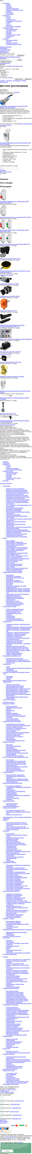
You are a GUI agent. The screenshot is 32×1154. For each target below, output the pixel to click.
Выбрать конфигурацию (25, 123)
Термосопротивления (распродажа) (16, 534)
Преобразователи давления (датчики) (17, 779)
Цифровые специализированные (15, 898)
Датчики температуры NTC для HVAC (17, 647)
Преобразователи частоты (14, 850)
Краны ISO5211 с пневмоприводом (16, 549)
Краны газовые (10, 566)
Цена (1, 67)
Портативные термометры (14, 786)
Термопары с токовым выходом (15, 635)
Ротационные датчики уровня (14, 992)
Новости (8, 17)
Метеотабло (9, 1076)
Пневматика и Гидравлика (10, 1004)
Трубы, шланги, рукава (9, 606)
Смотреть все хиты (5, 354)
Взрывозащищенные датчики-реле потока (18, 688)
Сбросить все (19, 79)
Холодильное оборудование (11, 806)
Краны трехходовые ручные (14, 564)
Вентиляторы (10, 738)
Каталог (8, 4)
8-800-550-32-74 (4, 51)
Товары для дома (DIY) (9, 807)
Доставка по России (5, 125)
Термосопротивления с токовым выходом (18, 628)
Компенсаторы (10, 710)
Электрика (6, 831)
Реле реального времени (13, 922)
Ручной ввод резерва (12, 839)
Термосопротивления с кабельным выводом (19, 627)
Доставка (9, 32)
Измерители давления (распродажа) (16, 491)
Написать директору (12, 43)
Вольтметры (9, 579)
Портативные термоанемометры (15, 872)
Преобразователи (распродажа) (15, 498)
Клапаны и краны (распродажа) (15, 488)
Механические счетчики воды (14, 658)
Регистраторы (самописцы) (14, 916)
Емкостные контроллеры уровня (15, 996)
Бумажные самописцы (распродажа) (16, 501)
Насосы (5, 820)
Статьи (8, 18)
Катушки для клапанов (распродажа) (16, 490)
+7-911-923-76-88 (19, 1100)
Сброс (17, 69)
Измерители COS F (11, 587)
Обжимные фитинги (12, 713)
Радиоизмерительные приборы (15, 603)
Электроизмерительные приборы (12, 572)
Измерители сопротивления (14, 597)
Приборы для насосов (12, 829)
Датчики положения (9, 1054)
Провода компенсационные (14, 653)
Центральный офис (11, 40)
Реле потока (6, 1048)
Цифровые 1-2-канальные (13, 894)
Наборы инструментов (12, 946)
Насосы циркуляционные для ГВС (16, 826)
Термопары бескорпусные (13, 636)
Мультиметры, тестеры (12, 601)
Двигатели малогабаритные (14, 1041)
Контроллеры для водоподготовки (16, 764)
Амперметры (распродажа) (14, 509)
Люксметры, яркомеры (12, 798)
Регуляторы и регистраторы (11, 891)
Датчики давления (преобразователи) (17, 753)
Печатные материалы (12, 468)
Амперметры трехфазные (13, 576)
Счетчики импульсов (12, 926)
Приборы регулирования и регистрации (17, 1030)
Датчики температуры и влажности (16, 911)
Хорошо (7, 1150)
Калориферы (10, 669)
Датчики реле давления (13, 751)
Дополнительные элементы (14, 1029)
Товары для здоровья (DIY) (14, 814)
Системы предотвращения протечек (16, 978)
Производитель (4, 72)
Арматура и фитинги (9, 703)
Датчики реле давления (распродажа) (17, 495)
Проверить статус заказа (13, 34)
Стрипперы (9, 951)
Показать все (11, 66)
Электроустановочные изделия (12, 721)
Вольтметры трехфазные (13, 580)
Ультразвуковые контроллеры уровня (17, 999)
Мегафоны (9, 940)
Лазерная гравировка (12, 8)
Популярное (9, 12)
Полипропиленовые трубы (14, 613)
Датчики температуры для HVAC (15, 646)
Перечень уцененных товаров (11, 936)
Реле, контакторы (11, 731)
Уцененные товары (8, 702)
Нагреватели (7, 664)
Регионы (8, 41)
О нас (7, 23)
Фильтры (8, 709)
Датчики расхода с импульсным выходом (18, 1052)
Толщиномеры (10, 935)
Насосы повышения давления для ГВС (17, 828)
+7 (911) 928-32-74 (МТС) (7, 1092)
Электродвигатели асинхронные (15, 843)
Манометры (9, 744)
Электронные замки (9, 801)
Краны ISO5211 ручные (13, 554)
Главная (2, 80)
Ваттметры (9, 584)
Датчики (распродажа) (12, 528)
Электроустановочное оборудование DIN (18, 725)
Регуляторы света (11, 913)
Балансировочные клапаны (14, 707)
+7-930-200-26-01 (15, 1104)
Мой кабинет (3, 48)
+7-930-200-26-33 (16, 1108)
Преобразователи (8, 772)
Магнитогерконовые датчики (14, 1066)
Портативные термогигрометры (15, 868)
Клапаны (5, 956)
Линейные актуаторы (12, 1047)
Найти (20, 60)
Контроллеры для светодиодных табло (17, 1081)
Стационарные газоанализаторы (15, 791)
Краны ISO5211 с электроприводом (16, 543)
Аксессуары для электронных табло (16, 1083)
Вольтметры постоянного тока (15, 582)
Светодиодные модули (12, 1080)
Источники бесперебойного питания (16, 835)
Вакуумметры (10, 747)
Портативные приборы (9, 862)
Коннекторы (9, 985)
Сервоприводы (10, 1040)
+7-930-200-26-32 (16, 1118)
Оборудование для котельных (14, 914)
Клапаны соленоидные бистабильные (17, 972)
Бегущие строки (10, 1077)
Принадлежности (11, 805)
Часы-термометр (11, 1074)
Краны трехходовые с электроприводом (17, 558)
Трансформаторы (11, 847)
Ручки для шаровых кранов (14, 571)
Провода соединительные (13, 654)
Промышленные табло (12, 1078)
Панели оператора (11, 765)
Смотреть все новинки (6, 275)
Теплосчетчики (10, 662)
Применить (28, 79)
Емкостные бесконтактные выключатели (18, 1059)
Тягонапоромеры (11, 754)
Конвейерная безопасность (14, 1067)
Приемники (9, 676)
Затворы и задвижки (12, 561)
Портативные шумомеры (13, 879)
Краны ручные (10, 562)
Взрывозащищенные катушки (14, 687)
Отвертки (9, 947)
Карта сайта (3, 1122)
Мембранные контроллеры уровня (16, 998)
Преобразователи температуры (15, 775)
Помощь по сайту (8, 471)
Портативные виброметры (14, 884)
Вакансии (9, 25)
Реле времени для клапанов (14, 980)
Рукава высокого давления (14, 619)
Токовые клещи (10, 599)
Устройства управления (13, 735)
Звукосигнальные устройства (14, 736)
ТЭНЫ (8, 836)
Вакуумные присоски (12, 1033)
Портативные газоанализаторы (15, 881)
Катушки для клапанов (12, 977)
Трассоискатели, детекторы (14, 602)
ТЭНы (8, 666)
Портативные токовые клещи (14, 887)
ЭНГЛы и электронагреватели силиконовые (19, 668)
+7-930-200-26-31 (17, 1115)
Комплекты (9, 677)
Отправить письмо (15, 57)
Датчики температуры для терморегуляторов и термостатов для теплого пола (17, 908)
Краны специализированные (14, 569)
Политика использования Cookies (13, 1147)
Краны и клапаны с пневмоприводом (17, 1011)
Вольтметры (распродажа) (13, 510)
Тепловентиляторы (11, 671)
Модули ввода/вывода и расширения (17, 766)
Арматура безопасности (13, 720)
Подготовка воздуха (12, 1007)
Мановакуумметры (11, 749)
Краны (5, 538)
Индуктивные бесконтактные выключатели (18, 1061)
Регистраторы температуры (14, 899)
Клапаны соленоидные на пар (15, 963)
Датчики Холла (10, 1065)
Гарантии (9, 33)
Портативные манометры (13, 746)
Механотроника (7, 1036)
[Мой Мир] (5, 1129)
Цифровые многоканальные (14, 895)
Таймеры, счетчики (8, 918)
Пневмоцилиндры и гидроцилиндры (16, 1013)
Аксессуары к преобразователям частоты (18, 851)
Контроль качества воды (10, 1069)
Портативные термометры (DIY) (15, 810)
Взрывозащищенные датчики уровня (17, 690)
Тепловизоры (10, 796)
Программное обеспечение (14, 21)
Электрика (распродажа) (13, 514)
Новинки (8, 11)
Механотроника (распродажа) (14, 508)
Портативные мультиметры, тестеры (16, 885)
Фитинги (8, 712)
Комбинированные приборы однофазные (18, 588)
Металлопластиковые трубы (14, 610)
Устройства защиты (11, 848)
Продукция (3, 58)
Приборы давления (8, 742)
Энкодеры (9, 1063)
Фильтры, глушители (12, 1026)
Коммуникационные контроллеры (16, 762)
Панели (8, 679)
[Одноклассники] (3, 1129)
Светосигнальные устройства (14, 733)
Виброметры (10, 933)
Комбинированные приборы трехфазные (18, 590)
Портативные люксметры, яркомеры (16, 877)
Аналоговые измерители (13, 605)
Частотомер (9, 583)
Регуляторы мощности (12, 852)
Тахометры (9, 928)
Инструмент (6, 937)
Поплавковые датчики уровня (14, 995)
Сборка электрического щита (14, 10)
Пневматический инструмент (14, 1028)
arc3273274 (3, 1120)
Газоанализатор (10, 790)
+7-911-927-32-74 (14, 1111)
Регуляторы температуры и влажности (17, 910)
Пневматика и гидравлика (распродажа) (17, 497)
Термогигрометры (11, 792)
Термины (8, 22)
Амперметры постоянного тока (15, 577)
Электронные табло (8, 1070)
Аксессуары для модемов (13, 769)
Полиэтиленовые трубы (13, 612)
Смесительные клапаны (13, 976)
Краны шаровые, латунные (14, 565)
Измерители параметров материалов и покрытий (17, 929)
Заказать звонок (4, 57)
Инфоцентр (6, 464)
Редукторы (9, 1046)
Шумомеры (9, 799)
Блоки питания (10, 833)
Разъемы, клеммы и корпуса (14, 727)
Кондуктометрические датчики (15, 993)
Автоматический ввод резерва (15, 837)
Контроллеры (10, 759)
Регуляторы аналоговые (13, 917)
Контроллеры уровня (12, 991)
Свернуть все (19, 66)
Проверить (21, 55)
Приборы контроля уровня (10, 988)
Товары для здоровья (9, 699)
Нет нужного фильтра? (6, 77)
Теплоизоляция (10, 617)
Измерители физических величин (12, 783)
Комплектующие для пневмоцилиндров (17, 1014)
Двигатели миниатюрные (13, 842)
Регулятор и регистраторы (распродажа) (18, 499)
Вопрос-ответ (10, 36)
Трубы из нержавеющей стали (15, 609)
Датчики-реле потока (12, 1051)
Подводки (9, 614)
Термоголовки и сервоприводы (15, 984)
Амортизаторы (10, 1019)
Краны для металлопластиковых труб (17, 568)
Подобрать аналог (6, 61)
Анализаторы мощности (13, 595)
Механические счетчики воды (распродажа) (18, 527)
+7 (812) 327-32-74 (5, 49)
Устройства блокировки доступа (15, 740)
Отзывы (8, 37)
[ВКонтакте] (1, 1129)
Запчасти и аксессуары (13, 987)
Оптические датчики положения (15, 1062)
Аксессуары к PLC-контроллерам (15, 761)
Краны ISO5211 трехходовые (14, 542)
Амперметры (10, 575)
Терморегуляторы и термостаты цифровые (18, 902)
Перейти (16, 92)
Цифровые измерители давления (16, 750)
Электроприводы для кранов (14, 560)
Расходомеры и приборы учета (12, 656)
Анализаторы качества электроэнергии (17, 594)
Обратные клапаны (11, 706)
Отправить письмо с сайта (13, 44)
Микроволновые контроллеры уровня (17, 1000)
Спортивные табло (11, 1073)
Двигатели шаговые (12, 840)
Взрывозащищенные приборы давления (18, 691)
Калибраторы (10, 861)
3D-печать (9, 7)
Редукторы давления (12, 718)
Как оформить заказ (12, 29)
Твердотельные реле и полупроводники (17, 732)
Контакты (5, 480)
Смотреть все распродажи (7, 424)
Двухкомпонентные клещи (13, 950)
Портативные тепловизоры (14, 876)
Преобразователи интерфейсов (15, 770)
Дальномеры (10, 942)
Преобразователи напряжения (15, 598)
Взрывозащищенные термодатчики (16, 692)
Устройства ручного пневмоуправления (17, 1010)
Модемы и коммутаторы (13, 768)
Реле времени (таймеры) (13, 921)
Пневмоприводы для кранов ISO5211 (17, 553)
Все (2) (3, 73)
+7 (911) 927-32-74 (10, 1137)
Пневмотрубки (10, 616)
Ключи (8, 948)
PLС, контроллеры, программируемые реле (15, 757)
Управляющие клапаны (13, 1025)
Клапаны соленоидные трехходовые (16, 970)
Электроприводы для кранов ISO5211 (17, 547)
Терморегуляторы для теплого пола (16, 900)
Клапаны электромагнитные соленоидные (18, 959)
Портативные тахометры (13, 889)
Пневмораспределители (13, 1009)
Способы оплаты (11, 30)
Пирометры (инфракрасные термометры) (18, 795)
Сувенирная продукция (10, 954)
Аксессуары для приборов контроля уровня (18, 1003)
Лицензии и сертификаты (13, 26)
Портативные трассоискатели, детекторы (18, 888)
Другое (8, 859)
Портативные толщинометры (14, 883)
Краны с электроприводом (13, 557)
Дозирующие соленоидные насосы (16, 822)
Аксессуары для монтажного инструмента (18, 953)
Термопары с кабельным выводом (16, 634)
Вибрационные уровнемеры (14, 1002)
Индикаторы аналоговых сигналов (16, 586)
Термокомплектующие (12, 651)
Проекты (8, 6)
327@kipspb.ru (4, 52)
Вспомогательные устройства (14, 755)
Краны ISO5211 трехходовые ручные (17, 555)
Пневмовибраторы (11, 1018)
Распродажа (9, 14)
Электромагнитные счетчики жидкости (17, 660)
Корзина (5, 63)
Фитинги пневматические (13, 714)
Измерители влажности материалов (16, 932)
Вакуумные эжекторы (12, 1032)
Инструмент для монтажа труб (15, 620)
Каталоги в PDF (10, 19)
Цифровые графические (13, 896)
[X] (7, 1129)
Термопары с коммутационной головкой (17, 632)
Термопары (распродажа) (13, 532)
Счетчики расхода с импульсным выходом (18, 661)
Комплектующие (11, 739)
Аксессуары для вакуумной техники (16, 1035)
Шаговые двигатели (12, 1039)
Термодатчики (7, 621)
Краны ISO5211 (10, 540)
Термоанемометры (11, 794)
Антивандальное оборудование (15, 724)
